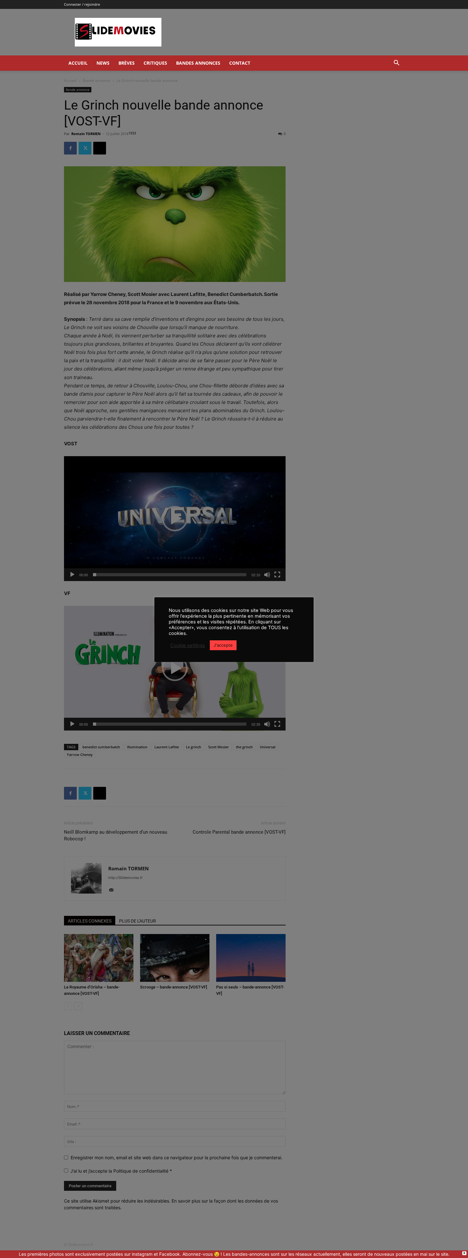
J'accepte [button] (223, 645)
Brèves (126, 63)
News (103, 63)
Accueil (78, 63)
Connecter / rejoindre (82, 4)
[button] (396, 64)
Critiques (155, 63)
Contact (239, 63)
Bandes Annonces (198, 63)
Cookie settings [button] (187, 645)
